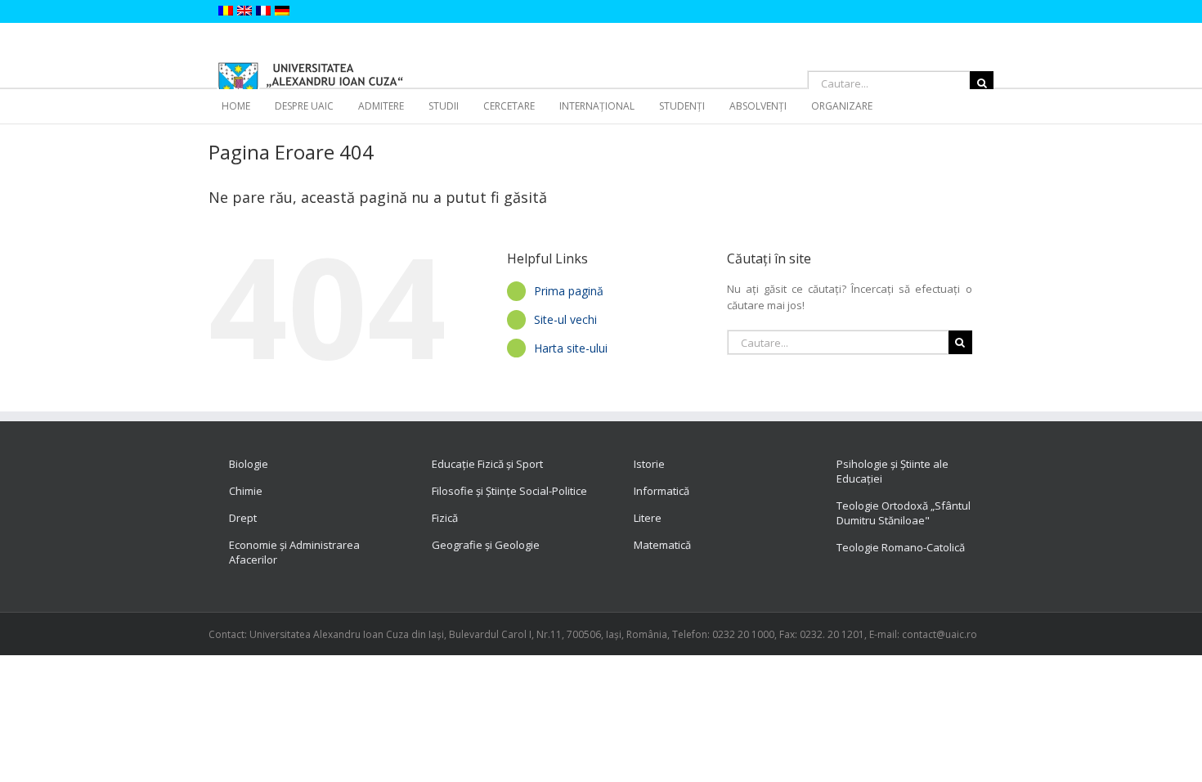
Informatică (661, 490)
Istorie (649, 463)
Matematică (662, 544)
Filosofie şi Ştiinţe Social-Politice (509, 490)
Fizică (445, 517)
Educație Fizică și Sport (487, 463)
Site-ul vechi (565, 319)
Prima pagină (568, 291)
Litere (648, 517)
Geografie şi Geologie (486, 544)
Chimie (245, 490)
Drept (243, 517)
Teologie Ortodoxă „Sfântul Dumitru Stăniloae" (903, 513)
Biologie (248, 463)
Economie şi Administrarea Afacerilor (294, 552)
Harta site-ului (571, 348)
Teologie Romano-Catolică (900, 547)
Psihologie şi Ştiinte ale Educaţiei (892, 471)
